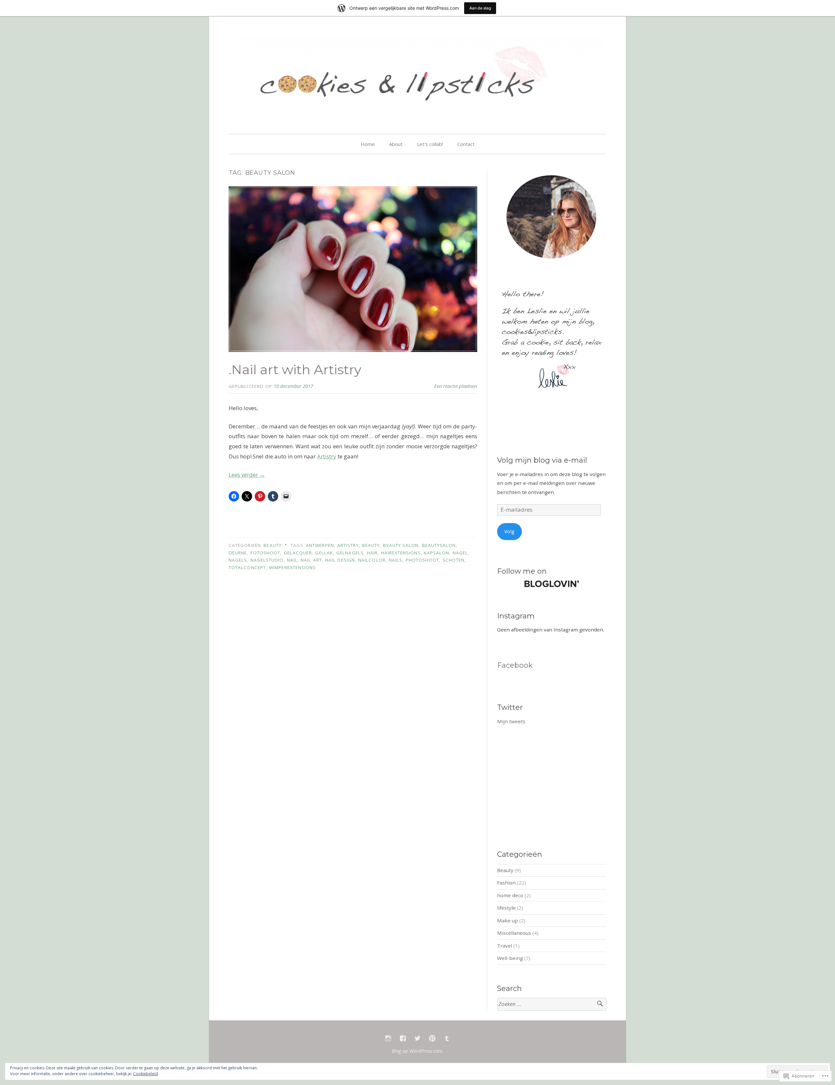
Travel (504, 945)
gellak (324, 553)
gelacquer (298, 553)
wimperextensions (292, 567)
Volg (509, 531)
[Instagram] (388, 1038)
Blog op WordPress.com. (418, 1050)
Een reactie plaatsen (455, 386)
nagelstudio (267, 560)
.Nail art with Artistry (295, 369)
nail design (340, 560)
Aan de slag (480, 8)
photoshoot (422, 560)
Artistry (326, 456)
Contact (466, 144)
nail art (311, 560)
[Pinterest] (432, 1038)
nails (395, 560)
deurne (238, 553)
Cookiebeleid (145, 1074)
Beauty (272, 545)
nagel (460, 553)
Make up (507, 920)
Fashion (506, 882)
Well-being (510, 958)
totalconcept (247, 567)
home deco (510, 895)
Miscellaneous (514, 933)
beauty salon (400, 545)
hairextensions (401, 553)
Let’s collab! (430, 144)
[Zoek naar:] (551, 1004)
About (395, 144)
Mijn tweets (511, 721)
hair (372, 553)
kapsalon (436, 553)
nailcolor (372, 560)
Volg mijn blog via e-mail (542, 460)
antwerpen (320, 545)
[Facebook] (403, 1038)
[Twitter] (417, 1038)
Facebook (515, 665)
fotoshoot (265, 553)
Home (368, 144)
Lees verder (247, 474)
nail (292, 560)
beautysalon (439, 545)
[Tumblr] (447, 1038)
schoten (454, 560)
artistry (348, 545)
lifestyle (506, 907)
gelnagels (350, 553)
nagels (238, 560)
